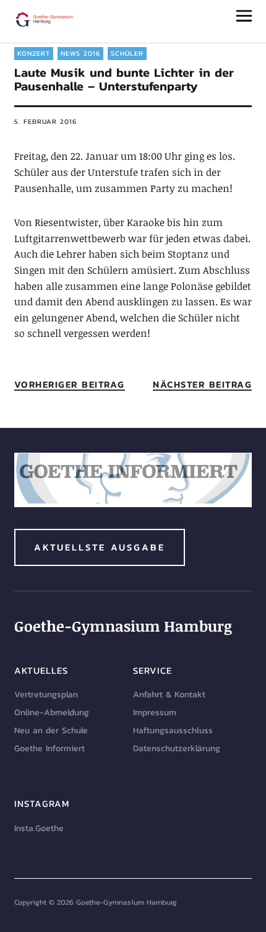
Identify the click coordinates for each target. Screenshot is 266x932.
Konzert (33, 53)
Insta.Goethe (39, 828)
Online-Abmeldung (51, 712)
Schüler (127, 53)
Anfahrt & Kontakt (169, 694)
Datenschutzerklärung (176, 748)
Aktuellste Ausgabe (99, 547)
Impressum (154, 712)
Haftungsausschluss (173, 730)
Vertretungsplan (46, 694)
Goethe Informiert (49, 748)
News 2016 (80, 53)
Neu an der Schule (51, 730)
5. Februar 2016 (45, 121)
